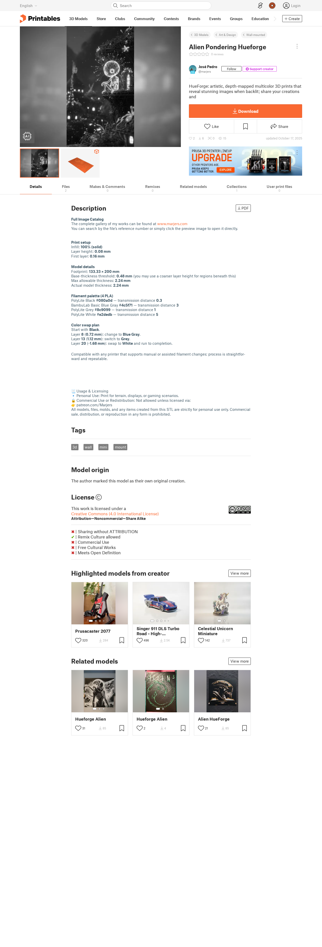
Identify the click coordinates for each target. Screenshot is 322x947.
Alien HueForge (214, 719)
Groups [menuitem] (236, 18)
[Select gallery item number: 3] (100, 621)
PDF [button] (245, 208)
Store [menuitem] (101, 18)
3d (74, 447)
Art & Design (227, 34)
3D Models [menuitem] (78, 18)
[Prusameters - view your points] (272, 5)
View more (239, 573)
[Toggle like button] (78, 640)
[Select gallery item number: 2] (96, 621)
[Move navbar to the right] (274, 18)
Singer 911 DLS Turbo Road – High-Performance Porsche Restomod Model (159, 631)
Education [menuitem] (260, 18)
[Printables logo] (40, 18)
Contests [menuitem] (171, 18)
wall (88, 447)
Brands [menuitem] (194, 18)
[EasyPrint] (260, 5)
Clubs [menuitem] (120, 18)
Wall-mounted (255, 34)
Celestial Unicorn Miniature (215, 631)
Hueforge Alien (90, 719)
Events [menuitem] (215, 18)
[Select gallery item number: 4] (104, 621)
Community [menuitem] (144, 18)
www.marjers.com (172, 223)
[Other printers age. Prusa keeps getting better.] (245, 161)
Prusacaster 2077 (92, 631)
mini (103, 447)
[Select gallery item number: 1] (91, 621)
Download (248, 111)
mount (120, 447)
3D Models (201, 34)
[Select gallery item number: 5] (107, 621)
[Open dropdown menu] (297, 46)
